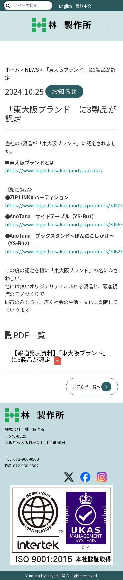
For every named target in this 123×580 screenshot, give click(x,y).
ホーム (12, 69)
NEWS (32, 69)
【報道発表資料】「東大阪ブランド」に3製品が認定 (60, 356)
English (65, 6)
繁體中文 (84, 6)
